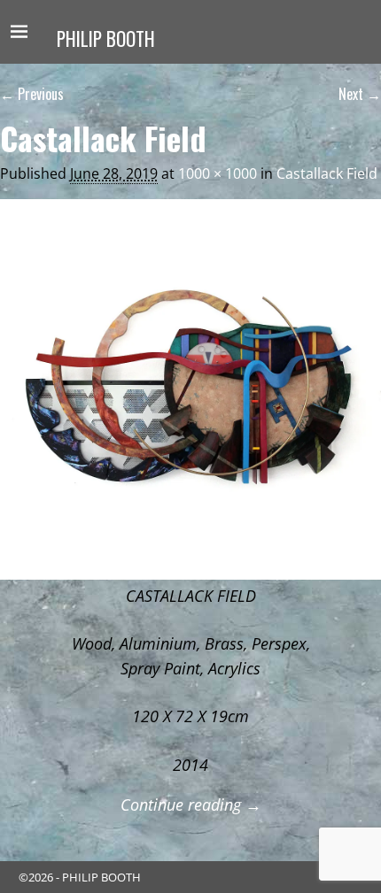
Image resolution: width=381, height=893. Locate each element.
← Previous (32, 93)
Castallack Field (326, 173)
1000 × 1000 (217, 173)
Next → (359, 93)
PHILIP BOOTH (106, 38)
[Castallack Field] (190, 389)
